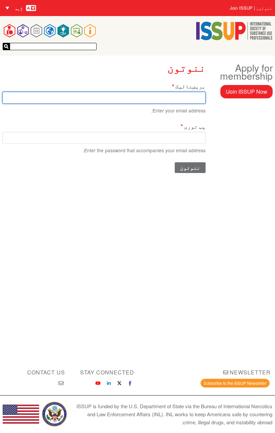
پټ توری (195, 126)
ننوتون (264, 8)
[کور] (234, 38)
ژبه (19, 8)
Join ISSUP (241, 8)
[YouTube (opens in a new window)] (98, 383)
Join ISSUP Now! (246, 91)
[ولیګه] (6, 46)
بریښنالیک (190, 86)
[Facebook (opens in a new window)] (130, 383)
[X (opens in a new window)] (119, 383)
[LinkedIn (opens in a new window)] (109, 383)
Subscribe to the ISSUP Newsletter (235, 383)
